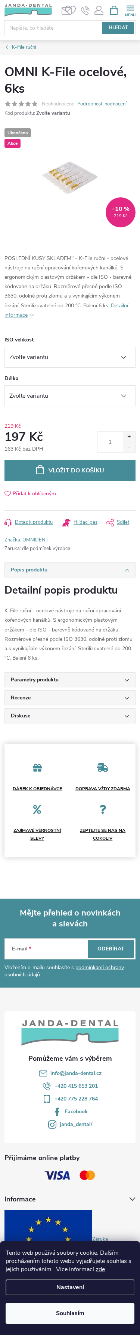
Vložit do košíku (76, 470)
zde (100, 1269)
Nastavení (70, 1287)
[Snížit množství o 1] (129, 447)
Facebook (76, 1111)
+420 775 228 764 (76, 1098)
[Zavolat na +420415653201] (85, 10)
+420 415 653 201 (76, 1086)
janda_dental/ (76, 1124)
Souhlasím (70, 1313)
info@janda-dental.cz (76, 1073)
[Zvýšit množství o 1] (129, 437)
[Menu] (130, 10)
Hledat (118, 27)
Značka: (26, 540)
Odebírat (110, 948)
